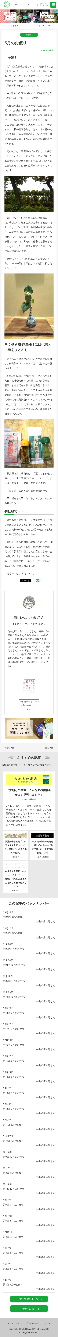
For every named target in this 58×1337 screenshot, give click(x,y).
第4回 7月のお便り (13, 1236)
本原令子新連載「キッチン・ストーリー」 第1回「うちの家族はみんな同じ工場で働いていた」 (16, 878)
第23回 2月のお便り (14, 932)
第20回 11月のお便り (14, 980)
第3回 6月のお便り (13, 1252)
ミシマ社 (15, 1323)
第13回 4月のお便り (13, 1092)
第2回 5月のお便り (13, 1268)
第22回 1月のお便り (13, 948)
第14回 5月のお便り (13, 1076)
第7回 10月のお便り (13, 1188)
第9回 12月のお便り (13, 1156)
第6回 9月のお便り (13, 1204)
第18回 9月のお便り (13, 1012)
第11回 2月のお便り (13, 1124)
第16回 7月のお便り (13, 1044)
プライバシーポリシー (36, 1323)
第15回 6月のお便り (13, 1060)
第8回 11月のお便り (13, 1172)
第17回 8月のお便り (13, 1028)
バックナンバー (43, 25)
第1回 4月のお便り (13, 1284)
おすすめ (14, 25)
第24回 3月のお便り (14, 916)
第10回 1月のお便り (13, 1140)
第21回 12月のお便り (14, 964)
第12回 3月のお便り (13, 1108)
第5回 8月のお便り (13, 1220)
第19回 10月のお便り (14, 996)
